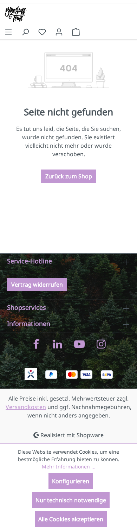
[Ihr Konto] (59, 32)
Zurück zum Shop (68, 176)
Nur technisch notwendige (70, 500)
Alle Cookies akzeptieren (70, 519)
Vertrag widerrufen (37, 284)
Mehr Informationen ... (69, 466)
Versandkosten (26, 407)
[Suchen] (25, 32)
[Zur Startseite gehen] (12, 14)
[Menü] (8, 32)
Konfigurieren (70, 481)
